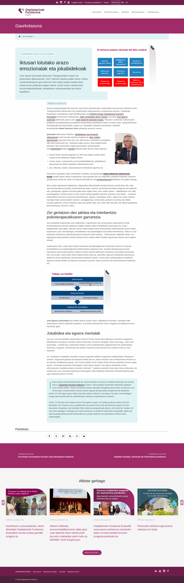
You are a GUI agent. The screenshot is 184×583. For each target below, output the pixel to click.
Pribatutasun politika (50, 572)
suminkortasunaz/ (103, 179)
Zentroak (125, 12)
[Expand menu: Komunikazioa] (159, 12)
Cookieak (62, 572)
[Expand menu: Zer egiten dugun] (119, 12)
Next (181, 502)
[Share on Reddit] (83, 436)
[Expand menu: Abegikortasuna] (145, 12)
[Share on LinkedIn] (70, 436)
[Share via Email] (63, 436)
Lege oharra (37, 572)
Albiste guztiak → (92, 552)
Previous (3, 502)
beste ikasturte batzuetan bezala (89, 120)
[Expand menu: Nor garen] (101, 12)
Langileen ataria (77, 2)
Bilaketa (115, 2)
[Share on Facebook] (49, 436)
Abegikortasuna (137, 12)
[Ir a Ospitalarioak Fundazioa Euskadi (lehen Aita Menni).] (19, 36)
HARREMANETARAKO (23, 572)
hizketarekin (55, 149)
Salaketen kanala (73, 572)
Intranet (106, 2)
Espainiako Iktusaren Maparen (72, 385)
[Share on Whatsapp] (76, 436)
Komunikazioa (153, 12)
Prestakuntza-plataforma (93, 2)
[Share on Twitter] (56, 436)
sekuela (71, 149)
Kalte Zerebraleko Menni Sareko (93, 117)
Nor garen (97, 12)
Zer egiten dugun (111, 12)
